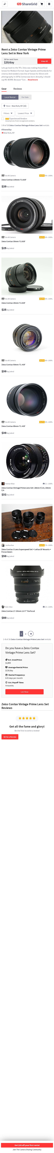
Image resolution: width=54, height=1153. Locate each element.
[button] (10, 97)
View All (44, 61)
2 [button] (25, 634)
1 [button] (21, 634)
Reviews (17, 88)
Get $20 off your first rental (27, 1145)
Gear (4, 88)
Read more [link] (33, 79)
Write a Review (10, 737)
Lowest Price (23, 113)
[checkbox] (3, 119)
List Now (24, 692)
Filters (6, 113)
